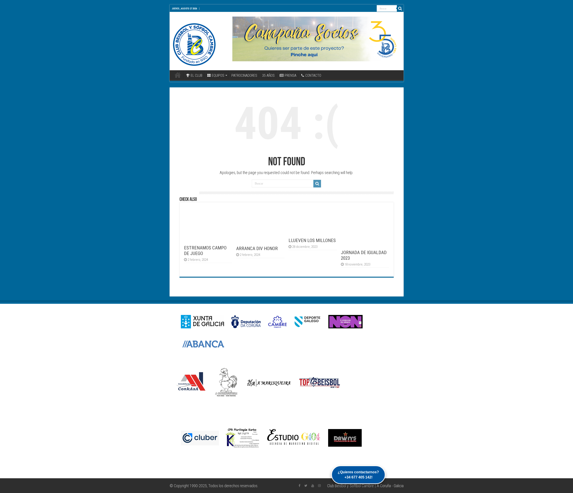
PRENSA (290, 75)
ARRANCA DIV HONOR (257, 248)
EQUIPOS (218, 75)
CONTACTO (313, 75)
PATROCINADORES (244, 75)
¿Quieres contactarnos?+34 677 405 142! (358, 474)
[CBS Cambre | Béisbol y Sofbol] (194, 44)
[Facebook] (299, 485)
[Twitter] (306, 485)
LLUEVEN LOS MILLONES (312, 240)
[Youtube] (312, 485)
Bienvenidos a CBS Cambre (178, 75)
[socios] (316, 39)
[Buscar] (400, 8)
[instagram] (319, 485)
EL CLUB (196, 75)
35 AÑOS (268, 75)
